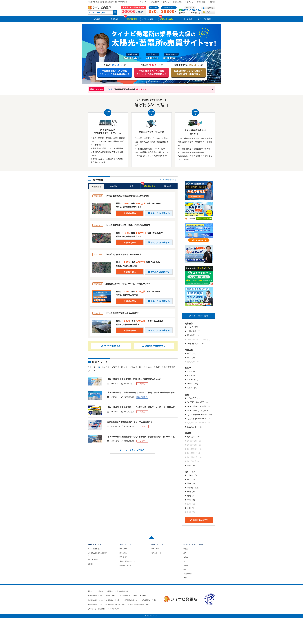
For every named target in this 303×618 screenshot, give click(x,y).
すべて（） (193, 327)
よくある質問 (154, 2)
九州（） (191, 508)
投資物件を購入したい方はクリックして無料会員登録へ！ (114, 72)
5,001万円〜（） (195, 427)
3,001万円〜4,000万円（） (199, 418)
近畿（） (191, 496)
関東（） (192, 483)
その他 (149, 367)
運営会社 (212, 2)
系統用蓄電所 (169, 367)
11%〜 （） (193, 383)
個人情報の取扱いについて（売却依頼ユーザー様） (140, 600)
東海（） (191, 491)
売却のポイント (156, 553)
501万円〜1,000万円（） (198, 402)
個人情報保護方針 (122, 591)
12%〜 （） (193, 388)
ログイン (210, 12)
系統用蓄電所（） (196, 343)
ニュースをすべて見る (133, 450)
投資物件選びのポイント (127, 561)
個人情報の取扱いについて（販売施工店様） (102, 595)
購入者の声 (123, 557)
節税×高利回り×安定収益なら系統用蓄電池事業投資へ (188, 72)
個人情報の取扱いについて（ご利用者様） (133, 595)
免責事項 (100, 591)
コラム (132, 367)
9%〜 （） (192, 375)
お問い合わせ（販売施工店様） (173, 2)
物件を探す (123, 549)
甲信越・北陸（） (195, 487)
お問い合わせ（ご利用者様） (196, 2)
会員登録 (210, 8)
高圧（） (191, 357)
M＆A (93, 370)
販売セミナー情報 (125, 565)
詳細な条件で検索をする (155, 346)
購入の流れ (123, 553)
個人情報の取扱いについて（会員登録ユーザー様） (104, 600)
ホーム (144, 2)
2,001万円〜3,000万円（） (200, 414)
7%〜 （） (192, 371)
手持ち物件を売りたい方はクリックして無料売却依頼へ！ (151, 72)
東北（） (191, 479)
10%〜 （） (193, 379)
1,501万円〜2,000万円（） (199, 410)
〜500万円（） (194, 398)
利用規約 (110, 591)
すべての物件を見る (112, 346)
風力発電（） (193, 335)
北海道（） (192, 475)
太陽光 (114, 367)
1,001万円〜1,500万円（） (199, 406)
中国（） (191, 500)
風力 (123, 367)
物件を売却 (155, 549)
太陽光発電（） (194, 331)
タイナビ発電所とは (94, 549)
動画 (158, 367)
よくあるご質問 (93, 560)
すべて (104, 367)
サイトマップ (114, 609)
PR (140, 367)
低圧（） (192, 353)
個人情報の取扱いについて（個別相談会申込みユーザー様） (107, 604)
